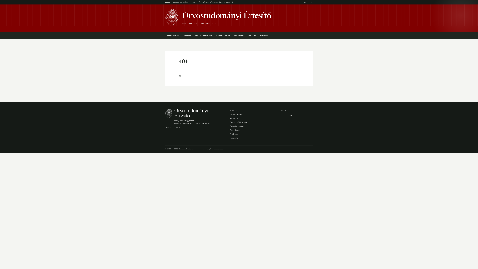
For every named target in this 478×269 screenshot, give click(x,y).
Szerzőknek (239, 35)
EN (311, 2)
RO (305, 2)
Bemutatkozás (173, 35)
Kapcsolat (264, 35)
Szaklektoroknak (223, 35)
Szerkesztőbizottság (203, 35)
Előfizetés (252, 35)
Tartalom (187, 35)
